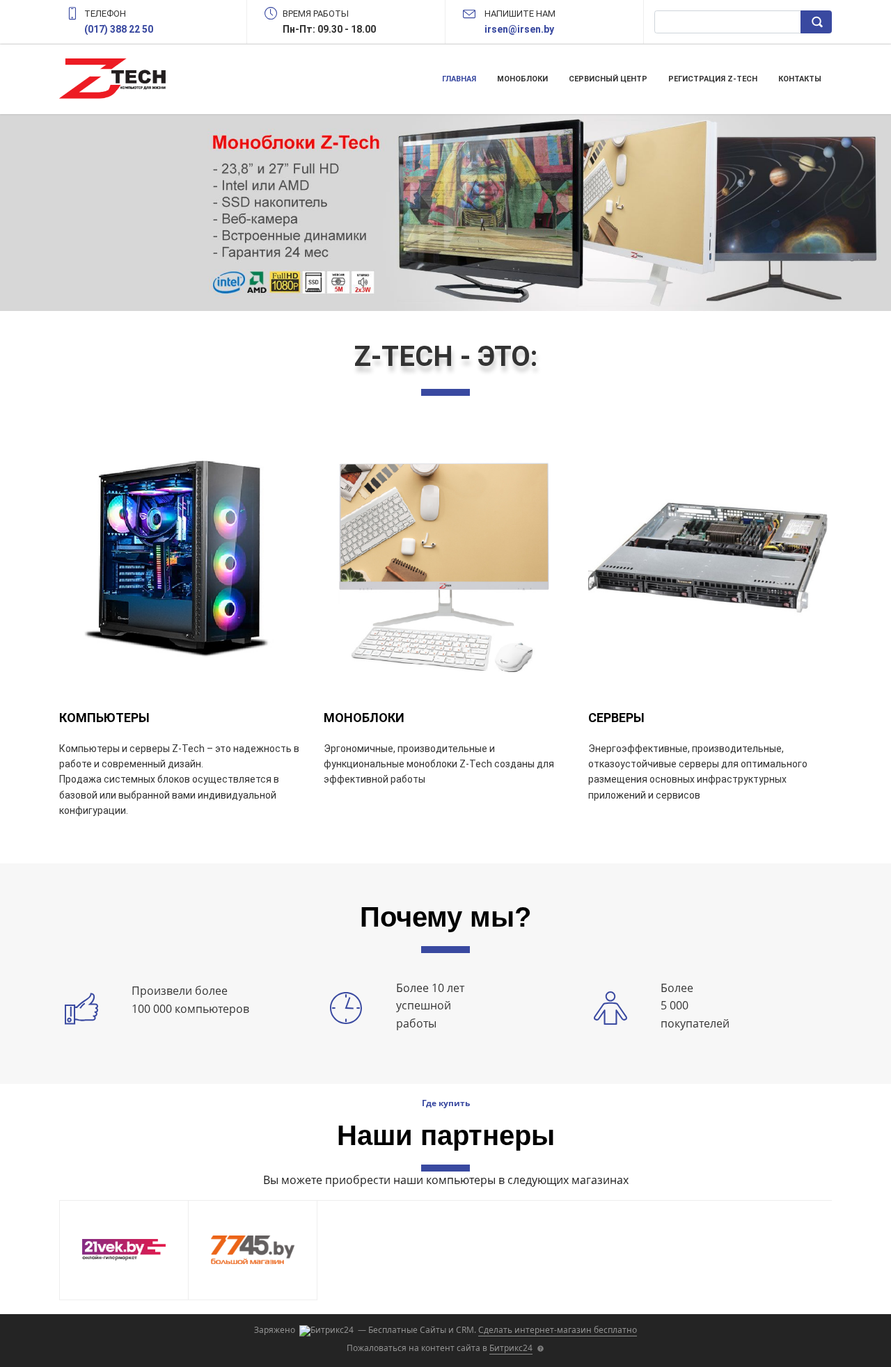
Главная (459, 78)
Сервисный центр (608, 78)
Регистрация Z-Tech (712, 78)
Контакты (799, 78)
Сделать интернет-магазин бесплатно (557, 1330)
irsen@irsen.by (519, 29)
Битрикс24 (511, 1348)
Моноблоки (522, 78)
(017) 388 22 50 (118, 29)
